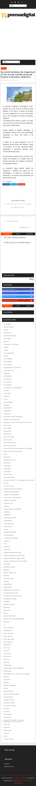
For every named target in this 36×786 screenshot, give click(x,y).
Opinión (6, 622)
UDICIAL (7, 724)
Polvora (6, 659)
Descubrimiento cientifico (13, 416)
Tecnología (8, 714)
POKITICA (7, 645)
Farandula (7, 466)
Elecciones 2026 (10, 445)
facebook (6, 184)
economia (7, 425)
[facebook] (22, 2)
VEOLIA (6, 733)
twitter (14, 184)
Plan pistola (8, 642)
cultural (6, 396)
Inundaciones (9, 535)
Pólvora (6, 662)
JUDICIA (7, 547)
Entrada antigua (23, 227)
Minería (6, 575)
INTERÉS (4, 68)
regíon (6, 682)
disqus (18, 234)
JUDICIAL (7, 549)
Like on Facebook (9, 289)
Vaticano (7, 727)
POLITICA (7, 654)
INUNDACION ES (10, 532)
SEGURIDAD (8, 697)
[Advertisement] (18, 39)
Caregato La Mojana (11, 344)
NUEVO (7, 306)
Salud (6, 688)
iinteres (6, 506)
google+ (22, 184)
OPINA (28, 306)
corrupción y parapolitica (13, 388)
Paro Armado (8, 633)
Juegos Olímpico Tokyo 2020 (14, 558)
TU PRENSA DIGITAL (19, 778)
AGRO (6, 330)
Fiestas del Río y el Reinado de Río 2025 (19, 480)
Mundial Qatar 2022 (11, 593)
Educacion (7, 431)
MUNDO (7, 601)
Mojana (6, 581)
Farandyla (7, 471)
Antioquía (7, 338)
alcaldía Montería (10, 336)
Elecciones (8, 440)
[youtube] (15, 2)
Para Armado (8, 627)
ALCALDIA (7, 333)
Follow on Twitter (9, 296)
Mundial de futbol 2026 (12, 596)
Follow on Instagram (10, 292)
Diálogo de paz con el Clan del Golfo (17, 422)
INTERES (7, 512)
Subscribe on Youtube (10, 300)
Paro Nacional (9, 639)
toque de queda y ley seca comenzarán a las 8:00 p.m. (13, 720)
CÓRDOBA (8, 376)
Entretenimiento (10, 460)
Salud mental (8, 691)
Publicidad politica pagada (13, 668)
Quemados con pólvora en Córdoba (17, 674)
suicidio (6, 711)
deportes (7, 414)
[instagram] (11, 2)
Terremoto (7, 717)
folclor (6, 483)
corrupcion (8, 382)
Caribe (6, 350)
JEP (5, 544)
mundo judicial (9, 604)
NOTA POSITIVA (10, 616)
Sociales (7, 708)
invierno (7, 541)
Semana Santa (9, 700)
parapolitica (8, 630)
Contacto (7, 764)
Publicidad (7, 665)
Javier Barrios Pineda (6, 80)
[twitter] (18, 2)
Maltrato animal (9, 567)
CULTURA (7, 393)
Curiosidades (8, 402)
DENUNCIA (8, 408)
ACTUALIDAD (9, 327)
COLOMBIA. (8, 362)
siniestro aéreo (9, 703)
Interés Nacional (10, 518)
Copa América (9, 370)
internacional (8, 523)
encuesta (7, 457)
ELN (5, 454)
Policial (6, 651)
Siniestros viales (10, 706)
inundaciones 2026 (11, 538)
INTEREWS (8, 521)
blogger (6, 234)
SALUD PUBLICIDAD (11, 694)
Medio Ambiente (10, 573)
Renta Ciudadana (10, 685)
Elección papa (9, 437)
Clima (6, 356)
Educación (7, 434)
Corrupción (8, 385)
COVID (6, 390)
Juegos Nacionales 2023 (12, 552)
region (6, 677)
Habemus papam (10, 500)
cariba (6, 347)
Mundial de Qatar (10, 599)
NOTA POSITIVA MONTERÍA (14, 619)
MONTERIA (8, 584)
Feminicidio (8, 474)
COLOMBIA (8, 359)
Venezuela (7, 730)
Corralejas (7, 379)
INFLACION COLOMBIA (12, 509)
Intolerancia (8, 526)
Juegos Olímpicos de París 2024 (15, 561)
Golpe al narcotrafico (11, 492)
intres (6, 529)
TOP (18, 306)
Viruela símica (9, 739)
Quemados (8, 671)
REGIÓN (7, 680)
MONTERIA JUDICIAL (12, 590)
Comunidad (8, 364)
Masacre (7, 570)
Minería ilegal (9, 578)
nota (5, 613)
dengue (7, 405)
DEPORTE (7, 411)
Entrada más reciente (12, 221)
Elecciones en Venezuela (13, 451)
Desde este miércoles (12, 419)
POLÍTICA (7, 656)
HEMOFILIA (8, 503)
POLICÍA (7, 648)
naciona (7, 607)
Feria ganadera (9, 477)
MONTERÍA (8, 587)
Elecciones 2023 (10, 442)
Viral (5, 736)
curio (6, 399)
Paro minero (8, 636)
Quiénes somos (9, 766)
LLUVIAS (7, 564)
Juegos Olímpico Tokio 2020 (14, 555)
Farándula (7, 469)
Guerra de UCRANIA (11, 495)
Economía (7, 428)
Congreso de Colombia (12, 367)
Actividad (7, 324)
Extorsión (7, 463)
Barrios (6, 341)
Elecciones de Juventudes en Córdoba (18, 448)
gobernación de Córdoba (13, 489)
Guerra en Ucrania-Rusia (12, 497)
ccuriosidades (9, 353)
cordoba (7, 373)
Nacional (7, 610)
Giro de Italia (8, 486)
